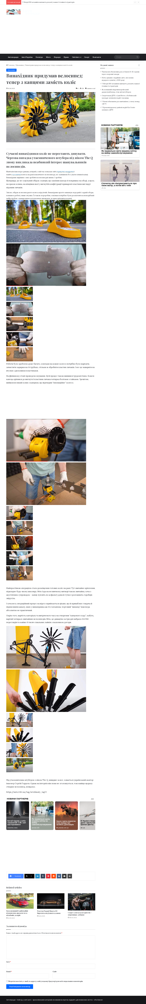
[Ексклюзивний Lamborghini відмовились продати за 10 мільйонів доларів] (20, 901)
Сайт (55, 972)
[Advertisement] (73, 37)
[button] (50, 294)
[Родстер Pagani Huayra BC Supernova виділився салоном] (50, 901)
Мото (48, 57)
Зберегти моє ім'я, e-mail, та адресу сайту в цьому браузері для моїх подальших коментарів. (45, 981)
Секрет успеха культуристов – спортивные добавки (80, 914)
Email (9, 972)
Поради (57, 57)
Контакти (97, 57)
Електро (39, 57)
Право (66, 57)
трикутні (61, 171)
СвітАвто (76, 57)
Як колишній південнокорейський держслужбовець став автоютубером (49, 2)
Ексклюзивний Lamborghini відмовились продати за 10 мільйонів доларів (17, 913)
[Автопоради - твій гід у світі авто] (23, 12)
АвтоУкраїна (27, 57)
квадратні (69, 171)
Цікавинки (20, 65)
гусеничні (16, 174)
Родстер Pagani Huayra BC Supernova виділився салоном (48, 912)
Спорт (86, 57)
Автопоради (13, 57)
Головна (11, 65)
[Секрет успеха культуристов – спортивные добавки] (81, 901)
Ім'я (8, 962)
